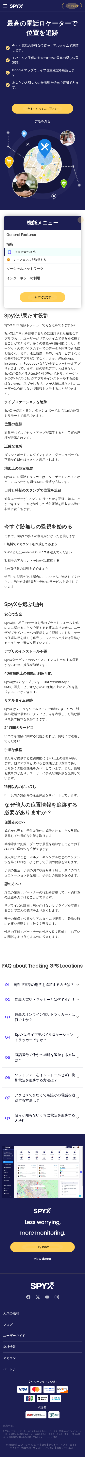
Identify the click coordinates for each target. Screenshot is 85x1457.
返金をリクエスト (66, 1447)
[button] (42, 234)
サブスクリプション (43, 1447)
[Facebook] (28, 1297)
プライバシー (32, 1444)
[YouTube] (47, 1297)
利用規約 (11, 1444)
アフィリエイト (68, 1444)
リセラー (14, 1447)
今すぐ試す (72, 6)
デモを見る (42, 121)
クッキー (53, 1444)
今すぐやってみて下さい (42, 109)
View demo (42, 1258)
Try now (42, 1247)
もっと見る (52, 1437)
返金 (44, 1444)
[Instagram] (57, 1297)
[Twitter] (38, 1297)
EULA (20, 1444)
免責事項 (26, 1447)
